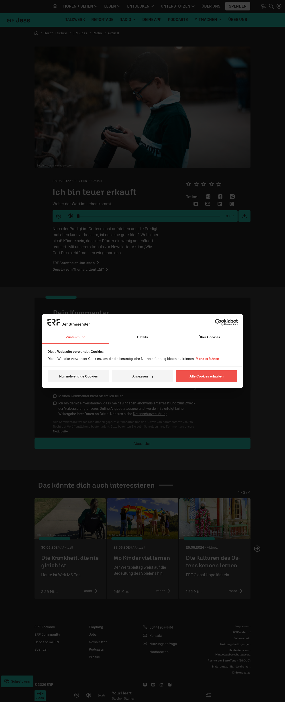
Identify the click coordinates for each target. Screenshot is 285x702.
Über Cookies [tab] (209, 337)
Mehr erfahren (207, 359)
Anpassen (140, 376)
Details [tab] (142, 337)
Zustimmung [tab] (76, 337)
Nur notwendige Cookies (78, 376)
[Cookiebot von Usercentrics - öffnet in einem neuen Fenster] (218, 322)
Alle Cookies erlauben (206, 376)
